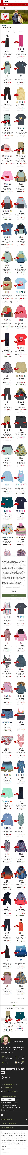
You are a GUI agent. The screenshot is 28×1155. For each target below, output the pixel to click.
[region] (14, 577)
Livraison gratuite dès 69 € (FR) (9, 1058)
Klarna (6, 1063)
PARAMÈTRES (14, 591)
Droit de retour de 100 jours (21, 1057)
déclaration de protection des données (13, 587)
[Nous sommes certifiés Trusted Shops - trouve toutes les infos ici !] (16, 1062)
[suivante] (25, 1019)
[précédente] (3, 1019)
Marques (4, 25)
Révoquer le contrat (7, 1127)
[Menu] (2, 7)
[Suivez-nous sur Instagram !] (3, 1115)
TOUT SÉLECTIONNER (14, 595)
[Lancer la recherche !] (25, 8)
